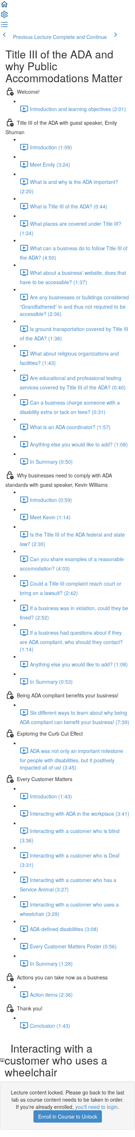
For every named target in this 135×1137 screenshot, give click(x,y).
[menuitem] (4, 16)
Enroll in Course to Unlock (67, 1116)
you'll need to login (96, 1106)
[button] (4, 6)
